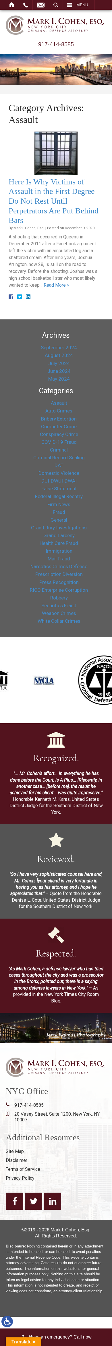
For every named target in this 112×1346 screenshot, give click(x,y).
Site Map (15, 1151)
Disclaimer (16, 1160)
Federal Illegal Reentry (59, 496)
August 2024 (59, 355)
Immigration (59, 551)
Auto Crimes (58, 411)
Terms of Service (23, 1169)
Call (25, 5)
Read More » (56, 285)
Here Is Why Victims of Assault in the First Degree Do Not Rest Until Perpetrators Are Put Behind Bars (54, 201)
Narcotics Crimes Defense (58, 566)
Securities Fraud (58, 605)
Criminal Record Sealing (59, 457)
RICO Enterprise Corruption (59, 590)
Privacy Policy (20, 1178)
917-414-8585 (56, 44)
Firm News (58, 504)
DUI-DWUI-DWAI (59, 481)
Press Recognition (59, 582)
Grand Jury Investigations (59, 528)
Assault (59, 403)
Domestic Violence (58, 473)
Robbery (59, 598)
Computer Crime (59, 426)
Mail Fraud (59, 559)
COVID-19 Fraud (59, 442)
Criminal (59, 450)
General (59, 520)
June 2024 (59, 371)
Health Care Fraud (59, 543)
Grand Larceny (59, 535)
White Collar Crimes (59, 621)
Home (12, 5)
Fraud (59, 512)
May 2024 (59, 379)
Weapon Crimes (59, 613)
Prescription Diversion (59, 574)
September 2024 (59, 347)
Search (56, 5)
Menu (82, 5)
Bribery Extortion (59, 419)
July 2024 (59, 363)
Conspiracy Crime (59, 434)
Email (41, 5)
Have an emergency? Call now (60, 1337)
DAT (59, 465)
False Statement (59, 488)
